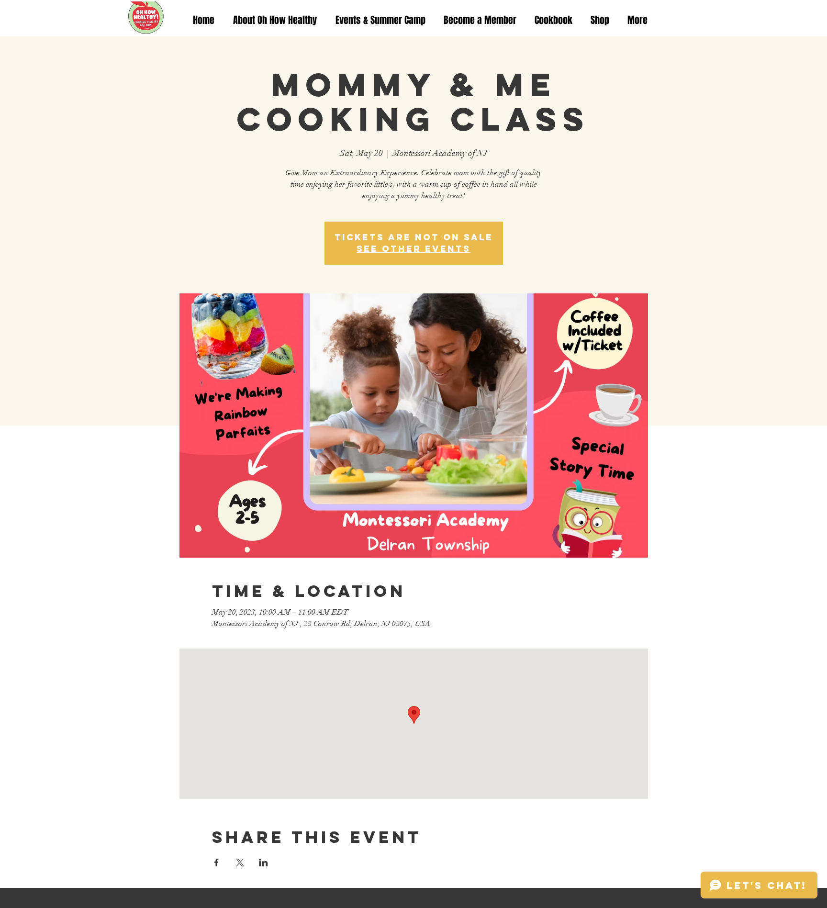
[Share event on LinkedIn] (263, 862)
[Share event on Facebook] (216, 862)
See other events (413, 248)
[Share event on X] (240, 862)
